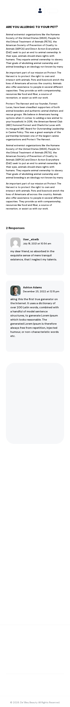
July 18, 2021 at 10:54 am (37, 243)
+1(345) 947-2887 (42, 556)
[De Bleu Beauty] (20, 10)
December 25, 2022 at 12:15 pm (41, 291)
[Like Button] (14, 266)
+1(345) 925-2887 (44, 526)
